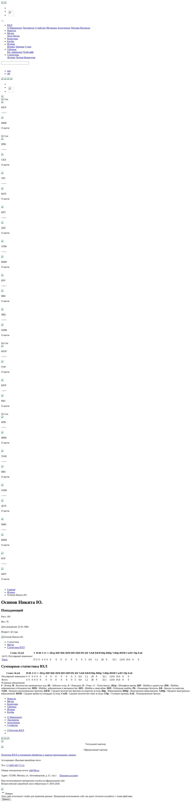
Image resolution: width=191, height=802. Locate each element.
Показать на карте (69, 775)
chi (8, 73)
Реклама (75, 28)
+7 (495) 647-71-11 (15, 765)
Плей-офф (28, 52)
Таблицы (11, 49)
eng (9, 71)
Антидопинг (64, 28)
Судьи (28, 46)
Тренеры (20, 46)
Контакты (85, 28)
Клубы (10, 41)
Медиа (10, 33)
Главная (11, 589)
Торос (5, 659)
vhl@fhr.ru (34, 770)
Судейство (40, 28)
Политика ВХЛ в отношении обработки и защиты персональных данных (38, 755)
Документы (28, 28)
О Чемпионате (14, 28)
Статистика (13, 55)
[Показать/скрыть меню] (2, 20)
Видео (16, 36)
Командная (29, 57)
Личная (19, 57)
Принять (6, 799)
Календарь (12, 38)
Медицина (51, 28)
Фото (10, 36)
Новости (11, 30)
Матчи (10, 644)
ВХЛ (9, 25)
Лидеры (11, 57)
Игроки (11, 44)
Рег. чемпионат (15, 52)
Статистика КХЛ (16, 647)
